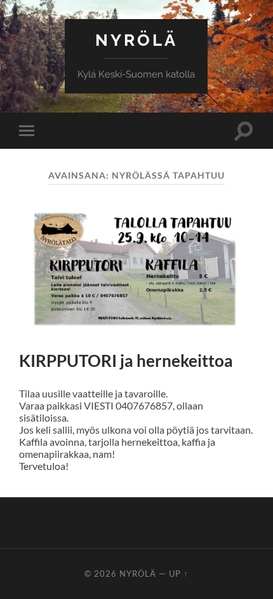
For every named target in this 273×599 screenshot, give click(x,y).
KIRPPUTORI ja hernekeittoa (126, 360)
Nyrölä (136, 40)
